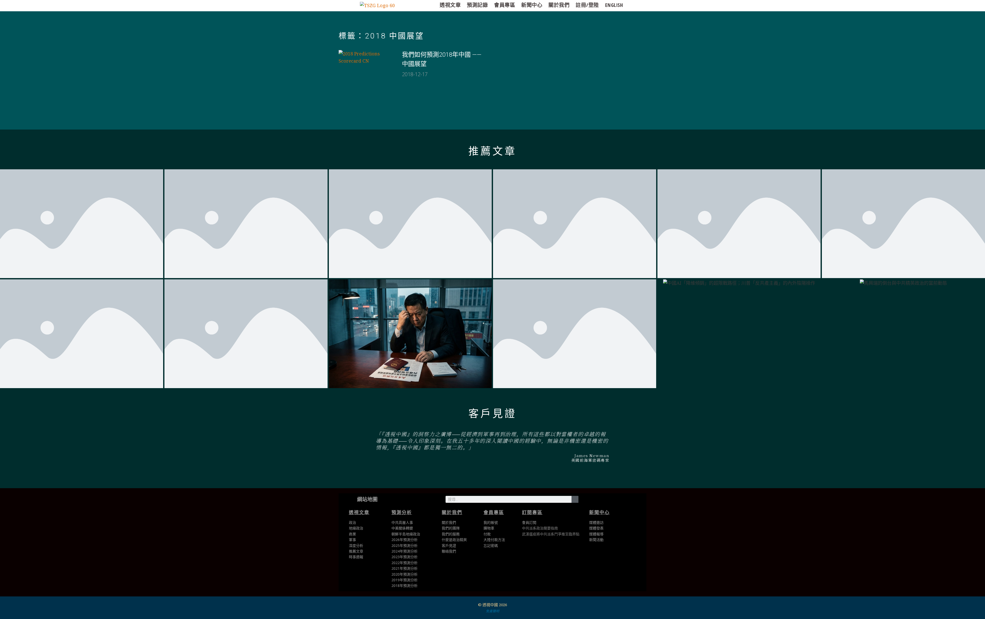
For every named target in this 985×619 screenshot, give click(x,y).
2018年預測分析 (404, 585)
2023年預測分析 (404, 556)
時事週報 (356, 556)
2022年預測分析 (404, 562)
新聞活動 (596, 539)
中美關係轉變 (402, 528)
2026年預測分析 (404, 539)
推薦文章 (492, 151)
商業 (352, 534)
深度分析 (356, 545)
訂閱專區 (532, 512)
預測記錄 (477, 5)
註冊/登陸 (587, 5)
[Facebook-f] (599, 500)
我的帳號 (491, 522)
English (614, 5)
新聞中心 (531, 5)
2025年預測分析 (404, 545)
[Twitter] (588, 500)
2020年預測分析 (404, 574)
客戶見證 (492, 414)
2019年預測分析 (404, 579)
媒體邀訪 (596, 522)
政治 (352, 522)
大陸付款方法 (494, 539)
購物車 (489, 528)
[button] (317, 448)
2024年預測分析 (404, 551)
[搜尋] (575, 499)
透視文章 (450, 5)
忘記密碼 (491, 545)
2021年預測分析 (404, 568)
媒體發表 (596, 528)
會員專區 (504, 5)
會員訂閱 (529, 522)
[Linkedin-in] (611, 500)
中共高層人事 (402, 522)
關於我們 (558, 5)
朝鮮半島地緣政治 (405, 534)
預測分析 (401, 512)
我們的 (447, 534)
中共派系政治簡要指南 (540, 528)
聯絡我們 (449, 551)
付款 (487, 534)
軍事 (352, 539)
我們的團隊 (451, 528)
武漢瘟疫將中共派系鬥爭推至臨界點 (550, 534)
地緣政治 (356, 528)
